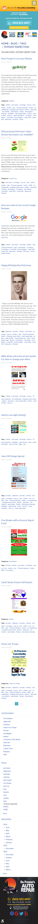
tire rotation (5, 111)
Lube (28, 338)
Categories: (7, 713)
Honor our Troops (9, 644)
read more (4, 237)
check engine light (20, 113)
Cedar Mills (27, 117)
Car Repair (28, 115)
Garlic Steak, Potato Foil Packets (16, 582)
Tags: (4, 763)
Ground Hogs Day (20, 338)
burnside (15, 331)
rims (30, 498)
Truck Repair (27, 189)
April (7, 833)
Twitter (21, 913)
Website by (19, 922)
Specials (6, 742)
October (9, 858)
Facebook (12, 913)
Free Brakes (13, 561)
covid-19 (11, 508)
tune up (29, 105)
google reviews (5, 253)
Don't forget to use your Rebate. (16, 58)
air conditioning (16, 399)
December (10, 848)
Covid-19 (25, 506)
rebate (21, 119)
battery (27, 109)
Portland (15, 119)
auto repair (15, 105)
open (15, 247)
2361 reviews (23, 14)
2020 (5, 852)
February (9, 839)
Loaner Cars (13, 178)
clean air (9, 115)
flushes (22, 111)
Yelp (26, 913)
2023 (5, 845)
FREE (30, 185)
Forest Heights (18, 117)
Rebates (11, 101)
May (7, 830)
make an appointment (19, 27)
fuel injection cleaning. (28, 504)
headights (11, 113)
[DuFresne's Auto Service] (8, 34)
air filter (29, 113)
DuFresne (26, 251)
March (8, 836)
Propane (6, 724)
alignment (8, 331)
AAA (5, 755)
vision (29, 442)
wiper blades (14, 111)
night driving (23, 442)
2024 (5, 824)
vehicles (7, 105)
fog (24, 444)
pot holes (8, 495)
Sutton (7, 226)
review (32, 251)
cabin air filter (9, 338)
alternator (34, 109)
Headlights (7, 733)
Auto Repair (11, 189)
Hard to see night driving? (13, 415)
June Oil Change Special (12, 456)
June (8, 827)
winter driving (13, 444)
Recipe (11, 619)
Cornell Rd (9, 117)
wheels (3, 108)
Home (5, 43)
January (9, 842)
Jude (3, 226)
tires (34, 105)
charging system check (17, 109)
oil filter (9, 108)
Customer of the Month (11, 739)
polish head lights (19, 115)
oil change (23, 105)
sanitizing (4, 508)
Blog (14, 43)
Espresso (6, 745)
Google (17, 913)
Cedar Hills (20, 191)
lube (14, 108)
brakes (31, 108)
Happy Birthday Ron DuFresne (16, 265)
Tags (23, 43)
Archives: (6, 819)
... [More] (4, 813)
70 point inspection (16, 47)
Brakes (12, 340)
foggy (20, 444)
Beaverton (8, 119)
